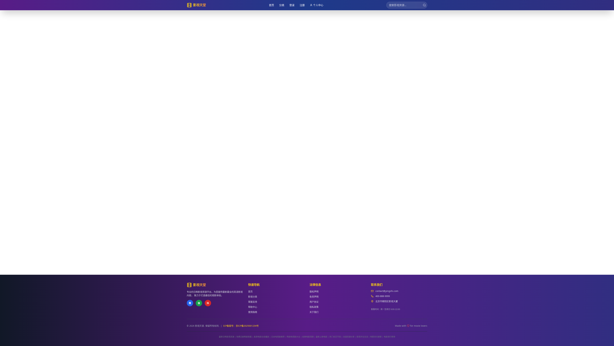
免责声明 (314, 296)
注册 (302, 5)
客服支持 (252, 301)
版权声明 (314, 291)
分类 (281, 5)
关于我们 (314, 311)
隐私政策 (314, 306)
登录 (292, 5)
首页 (271, 5)
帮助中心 (252, 306)
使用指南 (252, 311)
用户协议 (314, 301)
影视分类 (252, 296)
